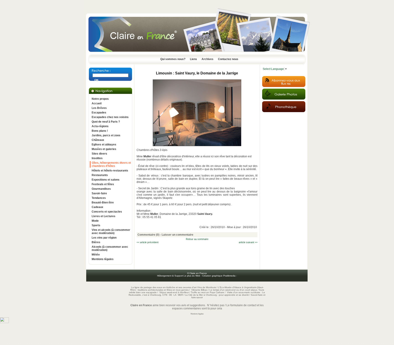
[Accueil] (197, 53)
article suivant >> (248, 242)
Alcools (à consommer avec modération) (110, 248)
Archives (207, 59)
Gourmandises (101, 188)
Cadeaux (97, 207)
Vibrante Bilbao (199, 290)
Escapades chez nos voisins (110, 117)
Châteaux (98, 140)
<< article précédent (147, 242)
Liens (193, 59)
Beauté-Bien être (103, 202)
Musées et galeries (104, 149)
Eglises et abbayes (104, 144)
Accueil (96, 103)
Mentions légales (103, 259)
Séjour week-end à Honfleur (174, 292)
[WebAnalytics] (4, 322)
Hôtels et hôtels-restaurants (110, 170)
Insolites (97, 158)
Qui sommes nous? (172, 59)
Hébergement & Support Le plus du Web (179, 275)
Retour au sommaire (197, 239)
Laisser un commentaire (177, 234)
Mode (95, 220)
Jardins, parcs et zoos (106, 135)
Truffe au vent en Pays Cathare (207, 292)
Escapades (99, 112)
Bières (96, 242)
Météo (96, 254)
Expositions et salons (105, 179)
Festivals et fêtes (103, 184)
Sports (96, 225)
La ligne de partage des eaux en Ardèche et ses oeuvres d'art (164, 287)
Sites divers (99, 153)
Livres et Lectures (103, 216)
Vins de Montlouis (206, 287)
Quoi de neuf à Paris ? (106, 121)
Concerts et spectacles (107, 211)
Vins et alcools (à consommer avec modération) (111, 231)
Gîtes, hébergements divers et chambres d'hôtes (111, 164)
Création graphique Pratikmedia (219, 275)
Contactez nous (228, 59)
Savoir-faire (99, 193)
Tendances (99, 198)
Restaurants (100, 175)
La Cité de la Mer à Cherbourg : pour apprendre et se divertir (217, 295)
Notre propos (100, 98)
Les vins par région (104, 237)
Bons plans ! (100, 130)
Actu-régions (100, 126)
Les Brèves (99, 108)
